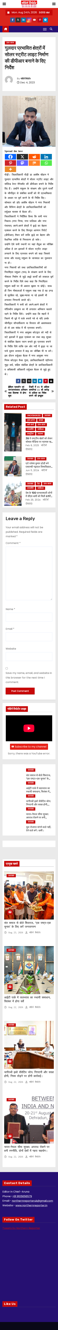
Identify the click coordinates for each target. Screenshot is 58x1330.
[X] (22, 157)
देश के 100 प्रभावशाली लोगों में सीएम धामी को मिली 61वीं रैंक (39, 496)
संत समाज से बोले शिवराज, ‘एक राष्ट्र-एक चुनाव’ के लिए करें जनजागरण (38, 779)
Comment (13, 543)
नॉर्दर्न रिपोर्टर (26, 78)
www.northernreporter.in (31, 1205)
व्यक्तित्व (41, 429)
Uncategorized (33, 415)
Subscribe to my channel (30, 746)
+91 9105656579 (22, 1196)
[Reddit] (34, 157)
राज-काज (10, 43)
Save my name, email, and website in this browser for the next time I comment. (29, 677)
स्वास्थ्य (40, 434)
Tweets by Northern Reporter (21, 1228)
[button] (52, 29)
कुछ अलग (31, 420)
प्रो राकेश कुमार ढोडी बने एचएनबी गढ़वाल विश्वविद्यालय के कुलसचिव (39, 467)
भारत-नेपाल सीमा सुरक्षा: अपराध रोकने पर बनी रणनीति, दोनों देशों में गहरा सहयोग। (26, 1149)
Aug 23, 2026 (16, 932)
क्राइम (41, 420)
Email (10, 629)
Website (11, 649)
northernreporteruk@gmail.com (32, 1201)
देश (38, 483)
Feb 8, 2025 (32, 445)
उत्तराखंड (47, 415)
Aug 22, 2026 (16, 1007)
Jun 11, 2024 (32, 470)
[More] (10, 169)
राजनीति (30, 429)
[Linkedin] (46, 157)
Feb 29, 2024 (33, 499)
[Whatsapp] (46, 163)
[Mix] (34, 163)
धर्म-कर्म (30, 424)
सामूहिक (30, 434)
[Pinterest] (10, 163)
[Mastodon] (22, 163)
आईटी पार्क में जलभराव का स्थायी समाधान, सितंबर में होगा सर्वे (38, 792)
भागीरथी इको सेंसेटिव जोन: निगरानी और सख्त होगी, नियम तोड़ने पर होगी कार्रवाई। (29, 1074)
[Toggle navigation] (44, 29)
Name (10, 609)
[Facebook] (10, 157)
